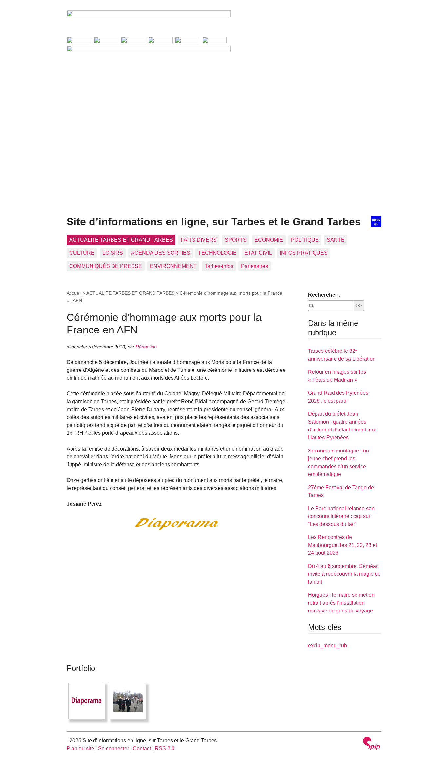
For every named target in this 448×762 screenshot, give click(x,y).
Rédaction (146, 346)
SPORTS (236, 240)
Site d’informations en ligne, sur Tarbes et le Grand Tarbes (214, 222)
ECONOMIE (269, 240)
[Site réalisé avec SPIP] (371, 744)
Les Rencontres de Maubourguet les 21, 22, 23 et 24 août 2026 (342, 545)
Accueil (74, 293)
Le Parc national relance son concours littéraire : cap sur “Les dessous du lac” (341, 516)
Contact (142, 748)
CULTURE (81, 253)
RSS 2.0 (164, 748)
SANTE (336, 240)
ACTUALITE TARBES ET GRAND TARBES (121, 240)
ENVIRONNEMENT (173, 266)
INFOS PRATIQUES (304, 253)
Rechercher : (324, 295)
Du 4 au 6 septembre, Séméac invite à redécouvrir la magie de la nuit (344, 574)
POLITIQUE (305, 240)
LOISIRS (112, 253)
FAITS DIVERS (199, 240)
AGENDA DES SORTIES (160, 253)
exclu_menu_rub (327, 645)
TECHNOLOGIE (217, 253)
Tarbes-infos (219, 266)
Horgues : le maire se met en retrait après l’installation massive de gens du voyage (341, 602)
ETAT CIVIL (258, 253)
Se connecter (113, 748)
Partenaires (254, 266)
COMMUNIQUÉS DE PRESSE (105, 266)
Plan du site (80, 748)
